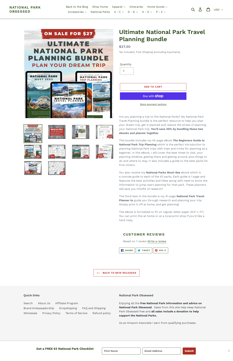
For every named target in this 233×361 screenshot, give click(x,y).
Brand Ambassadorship (39, 308)
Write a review (156, 241)
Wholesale (30, 313)
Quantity (125, 64)
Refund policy (101, 313)
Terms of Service (76, 313)
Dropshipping (68, 308)
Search (28, 303)
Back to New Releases (119, 272)
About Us (44, 303)
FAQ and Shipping (94, 308)
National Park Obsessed (25, 9)
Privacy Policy (51, 313)
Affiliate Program (66, 303)
